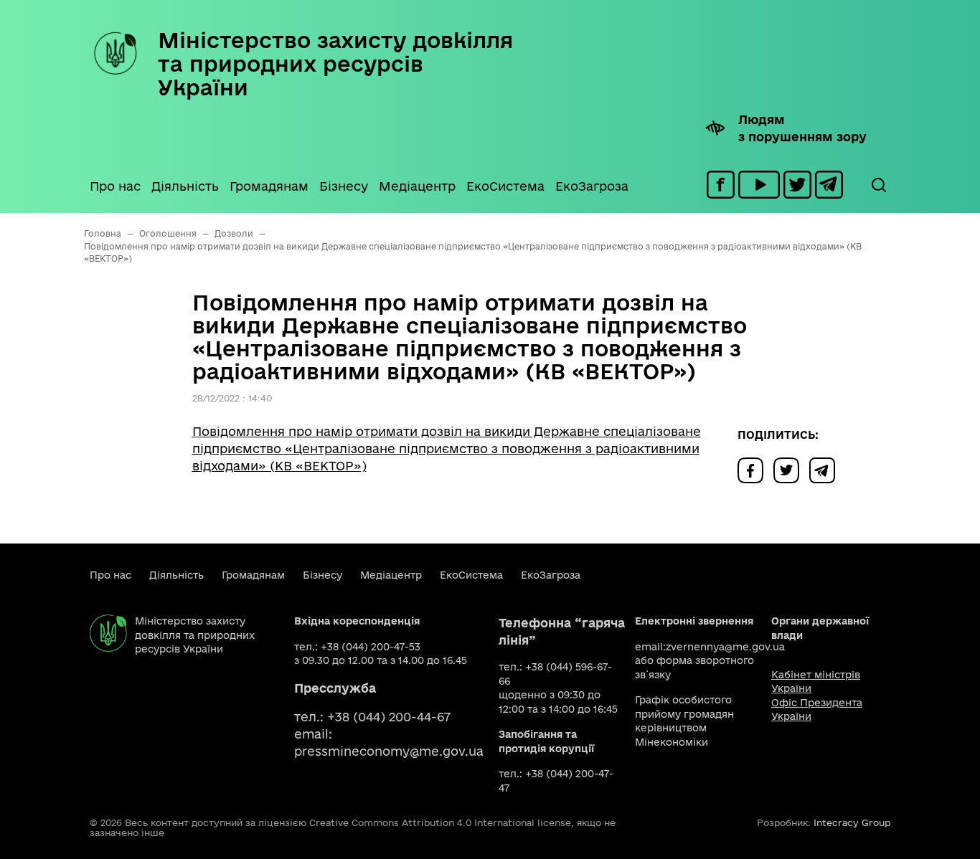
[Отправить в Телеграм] (825, 469)
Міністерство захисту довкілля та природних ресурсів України (335, 63)
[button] (878, 185)
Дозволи (234, 233)
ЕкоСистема (505, 186)
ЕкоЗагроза (591, 186)
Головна (102, 233)
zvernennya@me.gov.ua (725, 646)
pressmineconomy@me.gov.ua (389, 751)
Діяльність (185, 186)
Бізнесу (343, 186)
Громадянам (269, 186)
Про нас (115, 186)
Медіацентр (417, 186)
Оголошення (168, 233)
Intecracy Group (852, 822)
